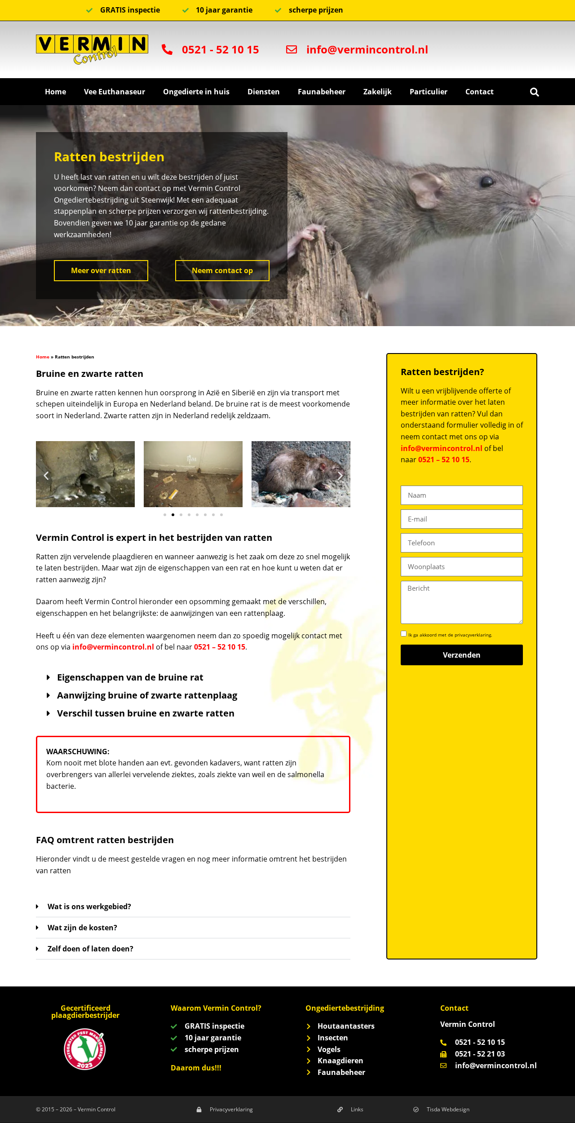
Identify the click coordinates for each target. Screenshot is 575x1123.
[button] (534, 92)
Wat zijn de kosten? (82, 928)
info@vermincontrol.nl (113, 647)
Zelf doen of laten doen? (90, 949)
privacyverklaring (473, 635)
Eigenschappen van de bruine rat (130, 677)
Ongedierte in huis (196, 92)
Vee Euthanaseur (114, 92)
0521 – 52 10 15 (219, 647)
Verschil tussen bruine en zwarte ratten (145, 713)
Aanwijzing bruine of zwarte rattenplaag (147, 695)
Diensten (264, 92)
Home (55, 92)
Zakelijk (377, 92)
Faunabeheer (321, 92)
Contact (479, 92)
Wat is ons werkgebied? (89, 906)
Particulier (428, 92)
